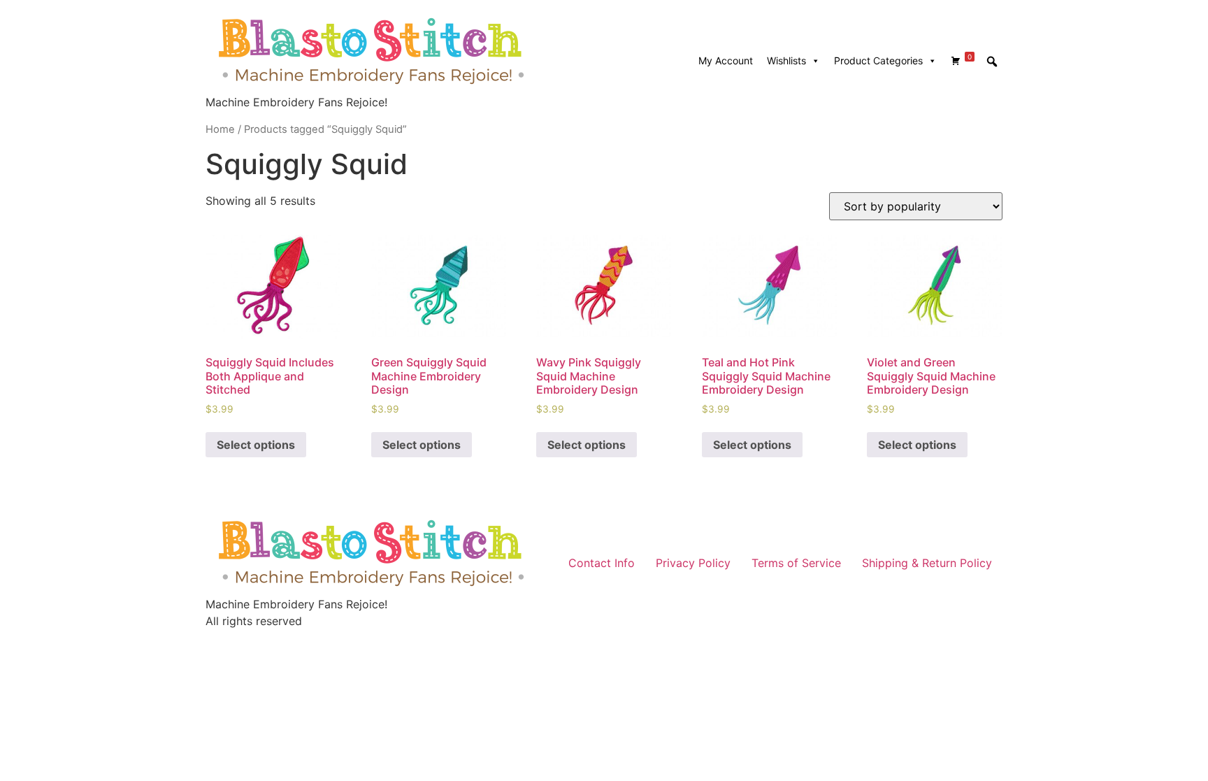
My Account (725, 60)
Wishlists (786, 60)
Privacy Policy (693, 563)
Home (220, 129)
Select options (256, 445)
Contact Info (601, 563)
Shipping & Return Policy (927, 563)
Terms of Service (796, 563)
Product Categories (878, 60)
